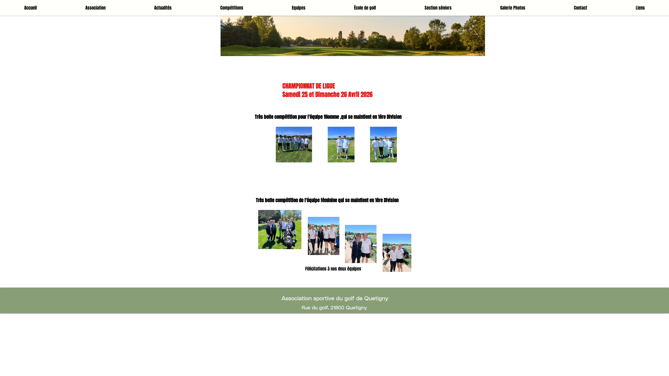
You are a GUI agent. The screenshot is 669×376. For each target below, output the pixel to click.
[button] (232, 8)
